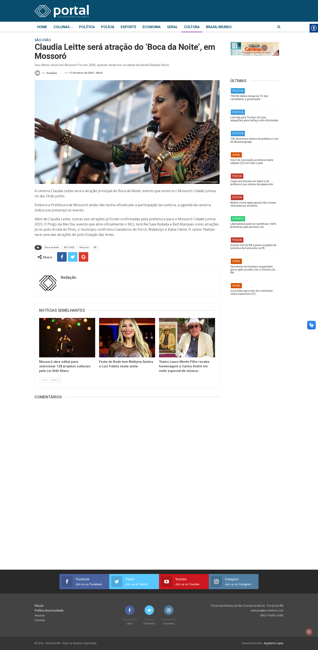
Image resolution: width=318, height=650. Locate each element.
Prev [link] (45, 380)
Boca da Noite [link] (52, 247)
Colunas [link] (61, 27)
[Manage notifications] (308, 631)
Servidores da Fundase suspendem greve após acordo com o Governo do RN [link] (252, 269)
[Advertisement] (256, 366)
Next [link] (55, 380)
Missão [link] (39, 605)
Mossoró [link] (84, 247)
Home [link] (42, 27)
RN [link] (95, 247)
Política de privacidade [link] (49, 610)
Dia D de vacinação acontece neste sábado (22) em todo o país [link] (251, 162)
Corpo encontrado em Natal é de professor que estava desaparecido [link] (251, 183)
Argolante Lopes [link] (273, 643)
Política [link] (87, 27)
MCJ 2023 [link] (69, 247)
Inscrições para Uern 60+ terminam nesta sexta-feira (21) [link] (251, 292)
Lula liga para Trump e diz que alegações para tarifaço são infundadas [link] (254, 119)
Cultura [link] (192, 27)
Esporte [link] (128, 27)
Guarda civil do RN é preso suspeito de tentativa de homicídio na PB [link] (253, 247)
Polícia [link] (107, 27)
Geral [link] (172, 27)
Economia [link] (152, 27)
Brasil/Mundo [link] (219, 27)
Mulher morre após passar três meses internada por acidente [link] (253, 204)
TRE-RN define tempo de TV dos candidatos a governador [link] (249, 98)
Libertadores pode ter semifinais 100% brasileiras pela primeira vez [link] (253, 225)
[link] (62, 10)
